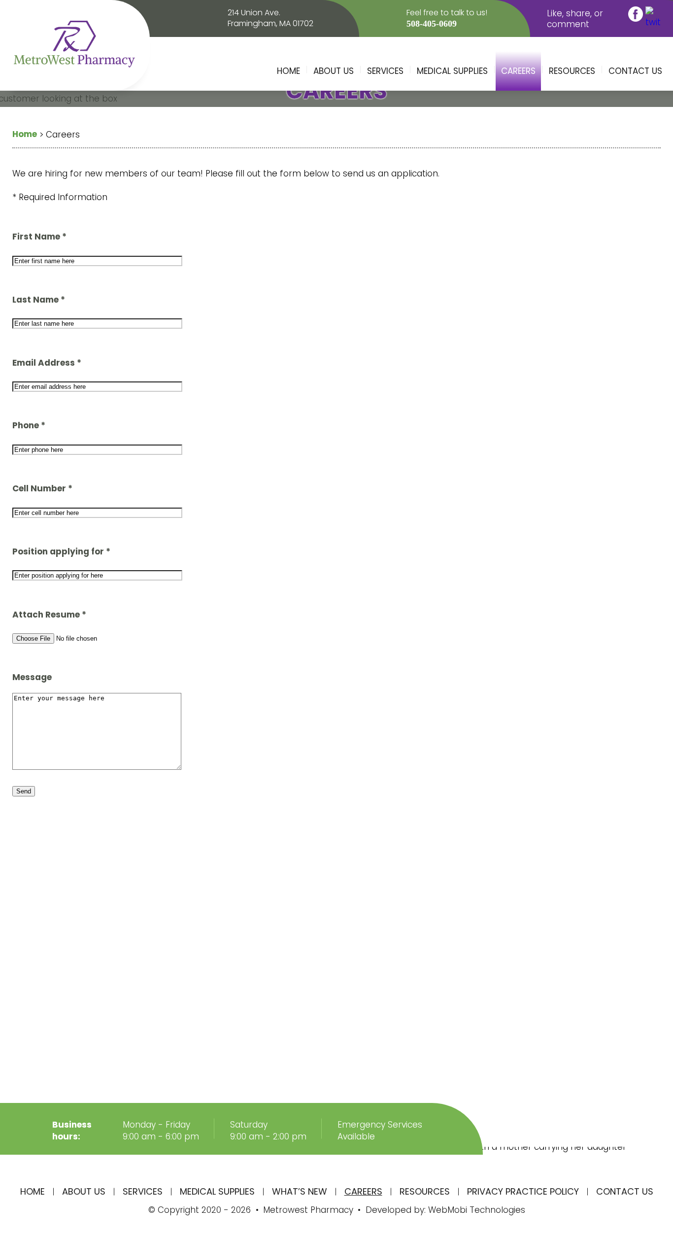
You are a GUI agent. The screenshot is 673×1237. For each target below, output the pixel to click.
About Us (333, 71)
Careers (518, 71)
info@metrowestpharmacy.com (284, 1069)
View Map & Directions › (91, 1043)
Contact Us (635, 71)
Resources (572, 71)
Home (288, 71)
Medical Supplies (452, 71)
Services (385, 71)
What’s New (299, 1191)
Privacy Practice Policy (523, 1191)
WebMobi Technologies (475, 1210)
